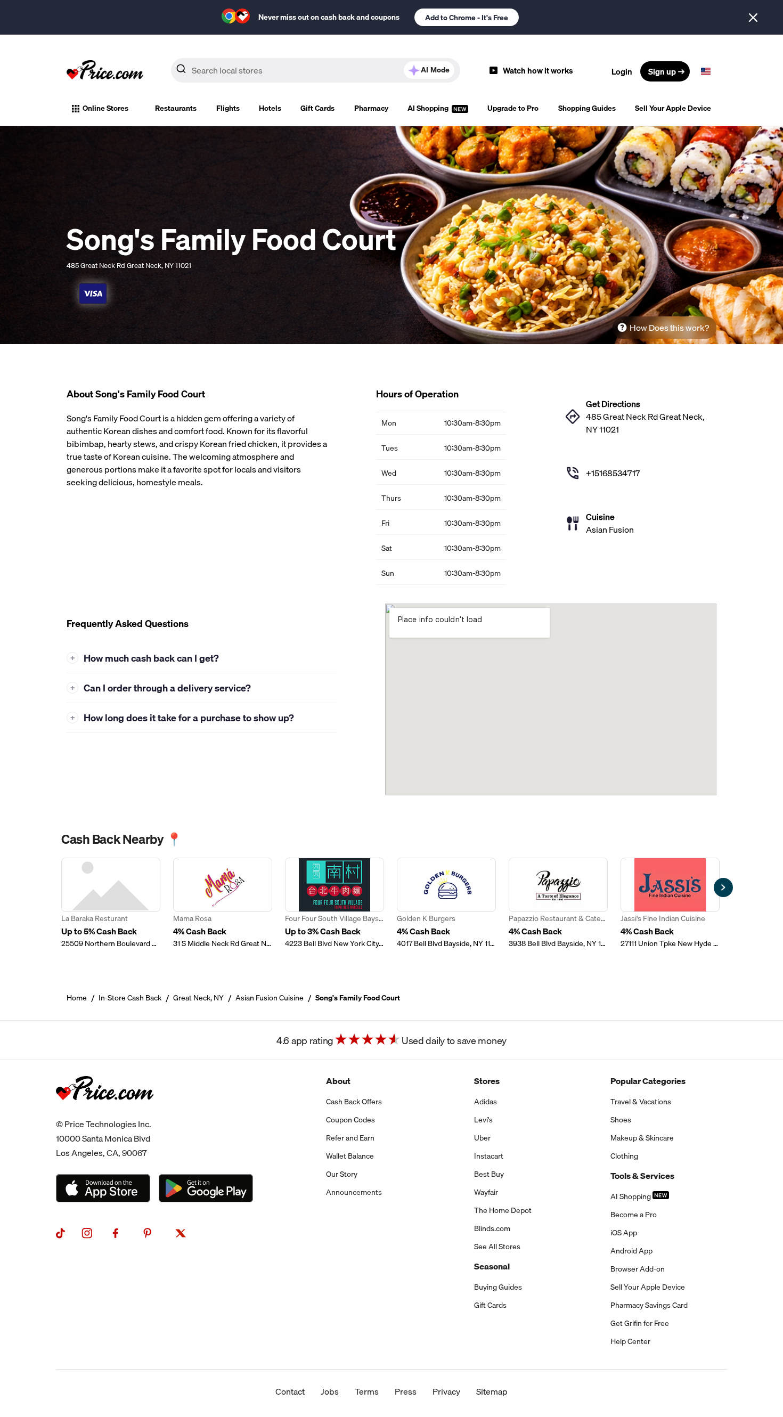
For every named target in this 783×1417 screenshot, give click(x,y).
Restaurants (176, 108)
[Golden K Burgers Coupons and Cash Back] (446, 903)
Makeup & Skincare (642, 1138)
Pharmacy (371, 108)
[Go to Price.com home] (105, 71)
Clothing (624, 1156)
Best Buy (489, 1174)
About (338, 1081)
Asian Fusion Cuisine (269, 998)
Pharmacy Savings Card (649, 1305)
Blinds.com (492, 1228)
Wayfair (486, 1192)
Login (621, 71)
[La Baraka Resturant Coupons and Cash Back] (110, 903)
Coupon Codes (350, 1120)
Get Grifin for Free (639, 1323)
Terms (367, 1391)
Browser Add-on (637, 1269)
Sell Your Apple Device (673, 108)
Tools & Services (642, 1175)
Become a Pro (633, 1214)
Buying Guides (498, 1287)
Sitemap (492, 1391)
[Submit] (181, 71)
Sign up (662, 71)
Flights (228, 108)
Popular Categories (648, 1081)
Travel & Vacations (640, 1101)
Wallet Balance (350, 1156)
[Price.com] (104, 1111)
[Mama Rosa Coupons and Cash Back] (222, 903)
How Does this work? (669, 328)
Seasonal (492, 1266)
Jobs (330, 1391)
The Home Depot (503, 1210)
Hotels (270, 108)
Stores (487, 1081)
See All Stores (497, 1246)
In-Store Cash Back (130, 998)
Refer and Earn (350, 1138)
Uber (482, 1138)
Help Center (630, 1341)
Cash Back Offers (354, 1101)
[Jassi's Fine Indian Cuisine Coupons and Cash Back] (670, 903)
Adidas (485, 1101)
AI (435, 70)
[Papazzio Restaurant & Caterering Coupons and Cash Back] (558, 903)
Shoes (620, 1120)
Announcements (354, 1192)
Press (406, 1391)
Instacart (488, 1156)
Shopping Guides (587, 108)
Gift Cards (317, 108)
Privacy (446, 1391)
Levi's (483, 1120)
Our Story (341, 1174)
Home (77, 998)
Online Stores (105, 108)
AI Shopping (428, 108)
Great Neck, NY (198, 998)
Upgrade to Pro (513, 108)
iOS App (623, 1233)
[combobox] (316, 70)
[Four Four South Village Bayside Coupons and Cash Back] (334, 903)
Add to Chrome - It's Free (466, 17)
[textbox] (706, 71)
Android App (631, 1251)
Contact (290, 1391)
